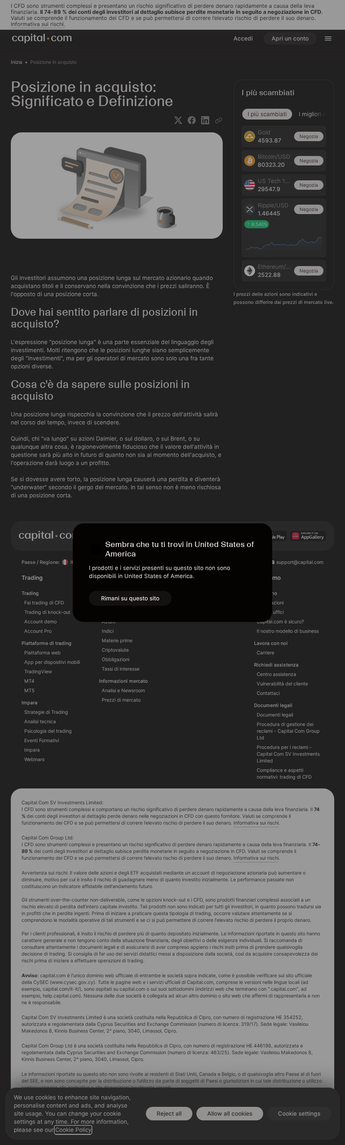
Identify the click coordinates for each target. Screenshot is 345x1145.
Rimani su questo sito (130, 598)
